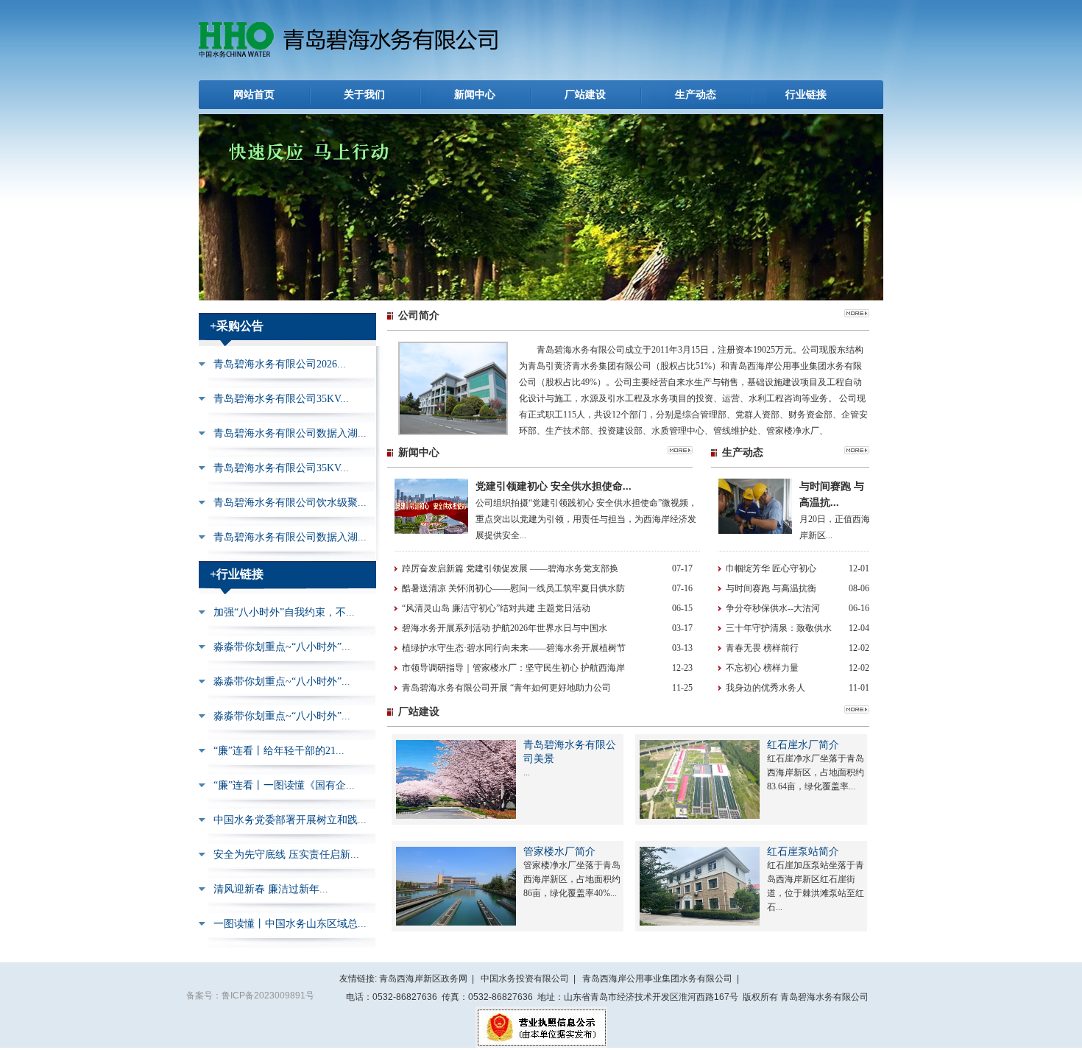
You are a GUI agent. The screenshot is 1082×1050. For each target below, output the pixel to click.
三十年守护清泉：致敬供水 (779, 628)
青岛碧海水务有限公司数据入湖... (290, 433)
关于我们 (364, 94)
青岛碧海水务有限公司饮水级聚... (290, 502)
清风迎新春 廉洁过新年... (270, 889)
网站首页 (254, 94)
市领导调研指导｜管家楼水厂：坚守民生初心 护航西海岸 (513, 668)
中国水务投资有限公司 (525, 978)
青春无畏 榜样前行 (762, 648)
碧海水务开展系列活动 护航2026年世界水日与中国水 (504, 628)
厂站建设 (585, 94)
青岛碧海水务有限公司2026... (279, 364)
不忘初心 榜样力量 (762, 668)
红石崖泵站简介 (803, 851)
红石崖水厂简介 (803, 744)
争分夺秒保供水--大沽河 (773, 608)
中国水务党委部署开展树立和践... (290, 819)
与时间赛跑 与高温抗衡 (771, 588)
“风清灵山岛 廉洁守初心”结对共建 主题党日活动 (496, 608)
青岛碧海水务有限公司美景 (569, 751)
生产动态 (695, 94)
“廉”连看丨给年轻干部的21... (278, 750)
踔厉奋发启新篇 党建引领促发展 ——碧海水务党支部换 (510, 568)
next (866, 212)
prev (216, 212)
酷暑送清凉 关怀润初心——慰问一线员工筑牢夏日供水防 (513, 588)
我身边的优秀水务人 (765, 688)
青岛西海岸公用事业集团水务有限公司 (657, 978)
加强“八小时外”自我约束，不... (284, 612)
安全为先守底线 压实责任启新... (286, 854)
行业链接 (806, 94)
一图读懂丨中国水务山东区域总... (290, 923)
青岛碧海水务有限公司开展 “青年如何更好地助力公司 (506, 688)
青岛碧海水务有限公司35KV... (281, 398)
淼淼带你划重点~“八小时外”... (281, 646)
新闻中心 (474, 94)
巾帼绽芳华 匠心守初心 (771, 568)
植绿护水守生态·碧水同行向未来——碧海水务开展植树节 (514, 648)
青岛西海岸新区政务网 (423, 978)
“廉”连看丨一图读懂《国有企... (284, 785)
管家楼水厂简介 (559, 851)
